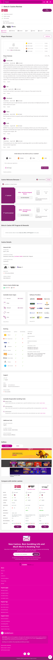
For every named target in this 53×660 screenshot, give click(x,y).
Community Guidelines (5, 621)
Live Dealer (16, 256)
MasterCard (10, 338)
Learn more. (42, 403)
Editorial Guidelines (4, 618)
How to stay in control (5, 647)
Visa (8, 342)
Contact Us (3, 575)
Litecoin (9, 350)
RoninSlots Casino (31, 489)
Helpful (8, 81)
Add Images (9, 167)
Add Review (45, 167)
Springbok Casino (45, 489)
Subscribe (36, 554)
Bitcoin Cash (10, 354)
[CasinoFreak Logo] (2, 2)
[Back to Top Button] (50, 657)
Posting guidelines (7, 172)
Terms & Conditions (27, 559)
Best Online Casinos (5, 607)
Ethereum (10, 346)
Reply (4, 81)
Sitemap (2, 583)
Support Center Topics (5, 629)
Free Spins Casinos (4, 595)
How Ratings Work (4, 623)
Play (47, 10)
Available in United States (10, 184)
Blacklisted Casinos (4, 612)
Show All (5, 321)
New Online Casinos (5, 604)
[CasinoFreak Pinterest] (28, 654)
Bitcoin (9, 334)
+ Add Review (47, 36)
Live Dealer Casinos (4, 598)
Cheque (9, 361)
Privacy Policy (35, 559)
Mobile (21, 256)
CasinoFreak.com (39, 638)
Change (48, 179)
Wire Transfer (10, 365)
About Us (3, 570)
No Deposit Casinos (4, 593)
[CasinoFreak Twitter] (25, 654)
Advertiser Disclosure (5, 626)
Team (2, 573)
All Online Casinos (4, 590)
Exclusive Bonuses (4, 609)
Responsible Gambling (6, 645)
